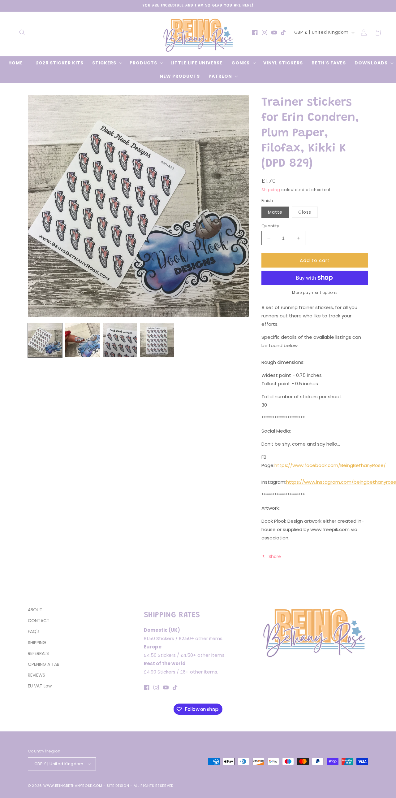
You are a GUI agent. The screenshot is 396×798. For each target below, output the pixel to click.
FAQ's (34, 631)
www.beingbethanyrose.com (72, 785)
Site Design (118, 785)
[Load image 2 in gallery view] (82, 340)
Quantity (270, 226)
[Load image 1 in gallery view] (45, 340)
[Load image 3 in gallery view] (120, 340)
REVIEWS (36, 675)
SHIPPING (37, 642)
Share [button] (275, 556)
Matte (275, 212)
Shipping (270, 189)
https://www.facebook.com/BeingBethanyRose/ (330, 465)
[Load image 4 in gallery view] (157, 340)
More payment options (315, 292)
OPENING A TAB (43, 664)
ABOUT (35, 610)
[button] (22, 32)
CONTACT (39, 620)
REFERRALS (38, 653)
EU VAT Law (40, 686)
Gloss (304, 212)
